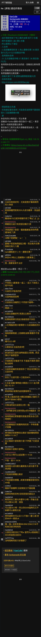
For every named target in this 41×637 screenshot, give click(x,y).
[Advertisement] (20, 175)
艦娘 (15, 550)
